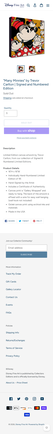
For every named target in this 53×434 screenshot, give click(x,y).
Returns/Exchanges (15, 340)
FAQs (8, 312)
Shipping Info (12, 332)
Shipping (7, 98)
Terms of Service (14, 348)
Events (9, 305)
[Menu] (48, 5)
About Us (10, 382)
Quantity (7, 108)
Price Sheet (22, 382)
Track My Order (13, 274)
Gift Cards (11, 281)
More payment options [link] (26, 138)
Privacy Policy (13, 356)
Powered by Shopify (36, 424)
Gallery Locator (13, 289)
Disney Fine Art (22, 424)
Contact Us (11, 297)
